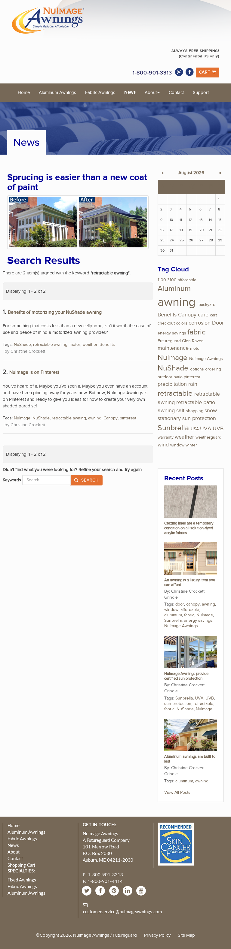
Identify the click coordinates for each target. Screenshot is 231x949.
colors (181, 323)
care (203, 315)
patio (178, 377)
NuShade (22, 344)
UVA (205, 428)
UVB (218, 428)
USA (195, 429)
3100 (172, 280)
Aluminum (174, 288)
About (151, 92)
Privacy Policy (157, 935)
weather (89, 344)
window (177, 445)
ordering (213, 369)
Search (89, 480)
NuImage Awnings (206, 358)
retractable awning (50, 344)
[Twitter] (87, 890)
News (130, 92)
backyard (207, 304)
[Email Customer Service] (179, 72)
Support (201, 92)
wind (163, 445)
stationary (169, 418)
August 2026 (191, 172)
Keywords (12, 480)
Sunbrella (173, 428)
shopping (194, 411)
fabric (196, 332)
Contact (176, 92)
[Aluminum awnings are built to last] (190, 734)
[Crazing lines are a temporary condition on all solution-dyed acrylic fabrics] (190, 501)
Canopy (110, 418)
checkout (166, 323)
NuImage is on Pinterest (34, 372)
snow (211, 410)
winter (191, 445)
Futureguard (169, 341)
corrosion (200, 323)
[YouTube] (141, 890)
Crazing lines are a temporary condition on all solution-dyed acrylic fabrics (188, 528)
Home (24, 92)
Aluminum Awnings (57, 92)
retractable (175, 393)
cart (213, 315)
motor (74, 344)
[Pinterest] (114, 890)
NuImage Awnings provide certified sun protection (186, 676)
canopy (193, 604)
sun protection (199, 418)
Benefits (107, 344)
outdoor (165, 377)
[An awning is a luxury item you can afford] (190, 558)
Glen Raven (193, 341)
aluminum (173, 615)
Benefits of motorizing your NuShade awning (55, 312)
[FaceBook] (100, 890)
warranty (166, 437)
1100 (162, 280)
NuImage (22, 418)
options (197, 369)
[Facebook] (189, 72)
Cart (205, 72)
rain (192, 384)
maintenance (173, 348)
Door (218, 323)
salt (180, 410)
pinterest (128, 418)
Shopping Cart (21, 865)
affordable (187, 280)
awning (94, 418)
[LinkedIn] (128, 890)
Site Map (186, 935)
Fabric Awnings (100, 92)
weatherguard (208, 437)
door (179, 604)
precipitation (172, 384)
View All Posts (177, 792)
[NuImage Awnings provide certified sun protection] (190, 651)
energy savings (172, 333)
